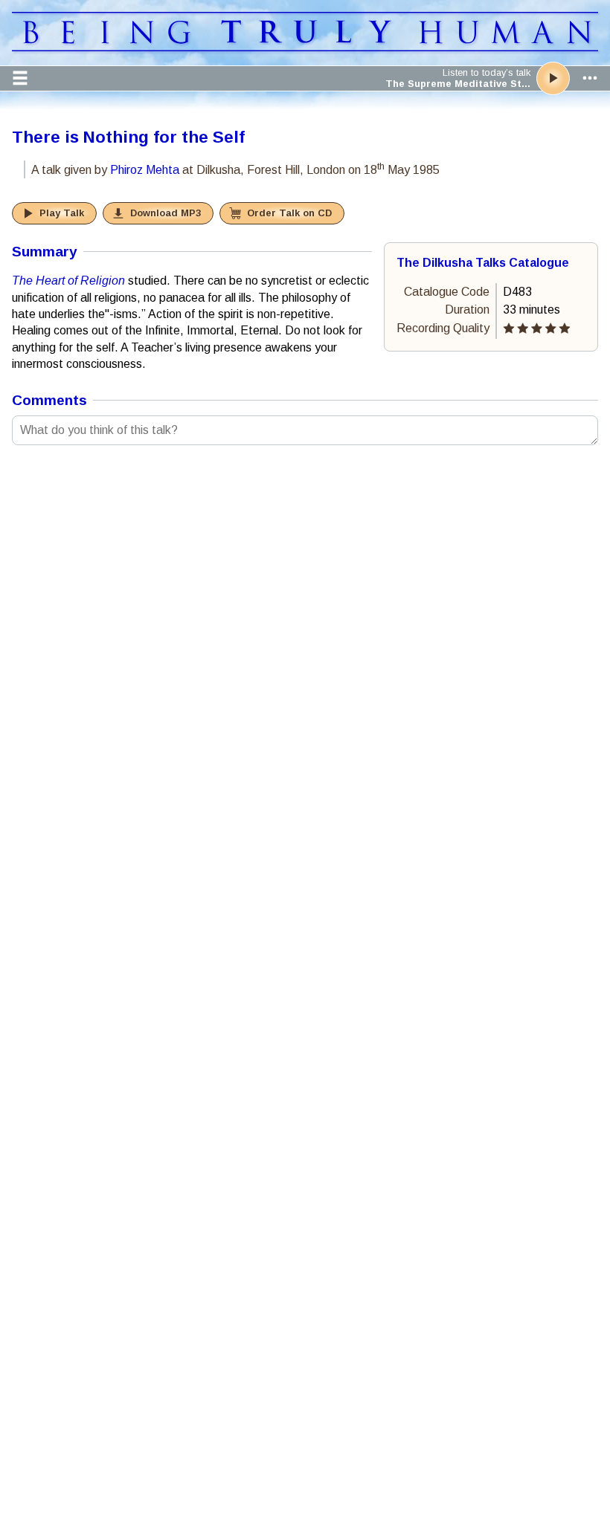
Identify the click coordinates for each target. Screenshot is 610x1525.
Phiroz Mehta (144, 169)
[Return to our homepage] (305, 47)
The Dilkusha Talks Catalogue (482, 262)
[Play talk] (553, 78)
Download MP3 (165, 212)
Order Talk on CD (289, 212)
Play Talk (61, 212)
